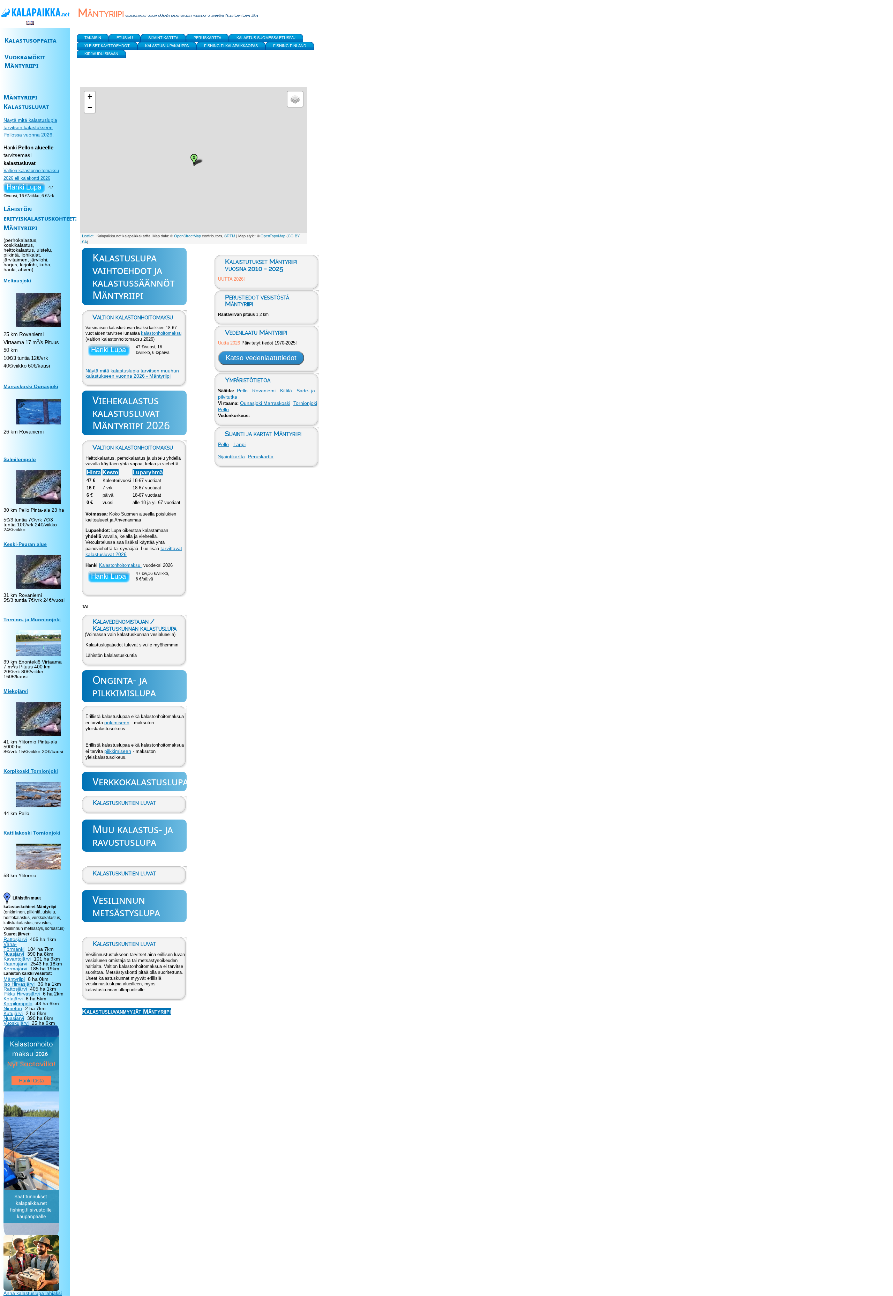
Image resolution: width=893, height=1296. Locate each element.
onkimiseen (116, 722)
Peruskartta (260, 456)
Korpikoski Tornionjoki (30, 771)
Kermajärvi (15, 968)
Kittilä (286, 390)
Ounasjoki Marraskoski (265, 403)
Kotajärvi (13, 998)
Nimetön (12, 1008)
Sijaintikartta (231, 456)
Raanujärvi (15, 964)
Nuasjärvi (13, 954)
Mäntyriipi (14, 979)
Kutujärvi (13, 1013)
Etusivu (125, 38)
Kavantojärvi (17, 959)
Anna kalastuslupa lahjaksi (32, 1293)
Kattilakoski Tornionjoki (31, 833)
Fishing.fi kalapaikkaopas (231, 46)
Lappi (239, 444)
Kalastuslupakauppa (167, 46)
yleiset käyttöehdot (107, 46)
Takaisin (92, 38)
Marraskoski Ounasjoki (30, 386)
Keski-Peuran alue (25, 544)
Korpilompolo (17, 1003)
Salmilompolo (19, 459)
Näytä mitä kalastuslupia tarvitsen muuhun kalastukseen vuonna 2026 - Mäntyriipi (132, 373)
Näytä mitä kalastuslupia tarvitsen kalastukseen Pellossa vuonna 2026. (30, 127)
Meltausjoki (17, 280)
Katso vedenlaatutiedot (261, 358)
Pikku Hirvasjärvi (21, 994)
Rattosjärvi (15, 939)
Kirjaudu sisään (101, 54)
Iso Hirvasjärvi (19, 984)
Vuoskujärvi (16, 1023)
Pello (242, 390)
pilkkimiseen (117, 751)
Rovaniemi (264, 390)
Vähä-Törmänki (13, 946)
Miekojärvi (15, 691)
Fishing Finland (289, 46)
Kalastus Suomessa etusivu (266, 38)
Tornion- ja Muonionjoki (32, 619)
